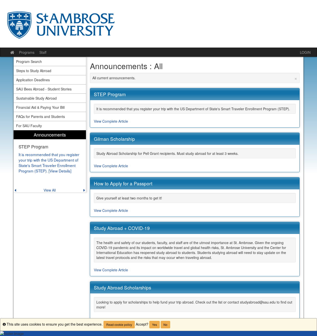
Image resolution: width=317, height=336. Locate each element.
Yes (154, 324)
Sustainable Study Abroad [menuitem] (36, 98)
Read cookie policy (119, 324)
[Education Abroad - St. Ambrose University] (158, 24)
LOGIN (305, 52)
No (165, 324)
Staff (42, 52)
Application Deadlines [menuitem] (33, 79)
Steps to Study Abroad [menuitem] (33, 70)
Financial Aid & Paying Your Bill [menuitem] (40, 107)
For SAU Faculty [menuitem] (29, 125)
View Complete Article (111, 121)
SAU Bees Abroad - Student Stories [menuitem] (44, 88)
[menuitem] (50, 161)
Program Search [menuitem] (29, 61)
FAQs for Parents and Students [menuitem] (40, 116)
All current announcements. (194, 78)
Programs (26, 52)
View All (50, 190)
